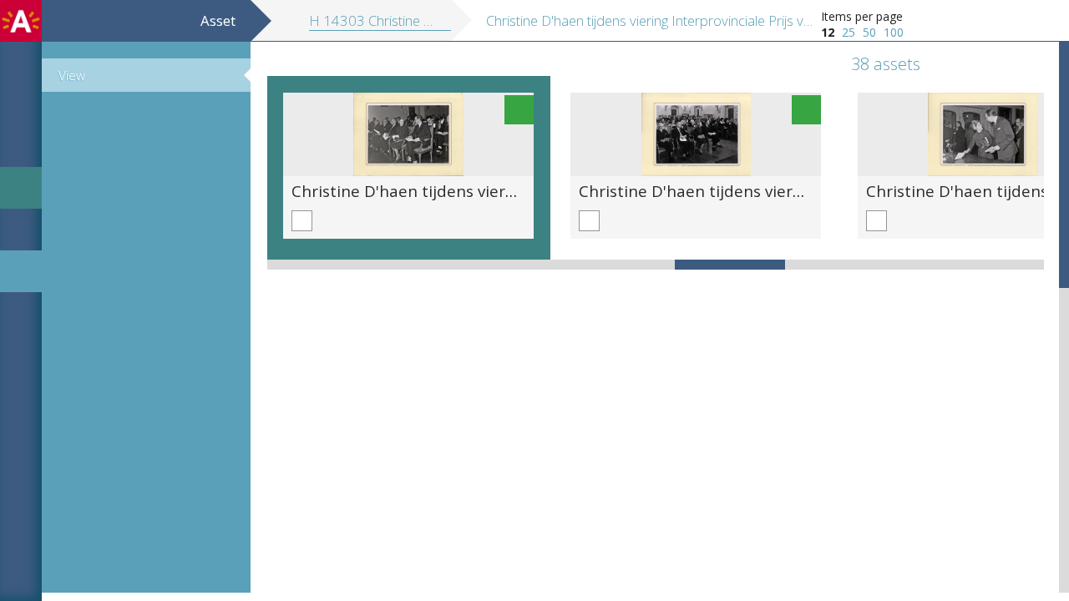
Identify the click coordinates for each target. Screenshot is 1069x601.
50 (869, 32)
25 (848, 32)
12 (827, 32)
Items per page (862, 16)
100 (894, 32)
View (71, 75)
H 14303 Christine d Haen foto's (407, 20)
